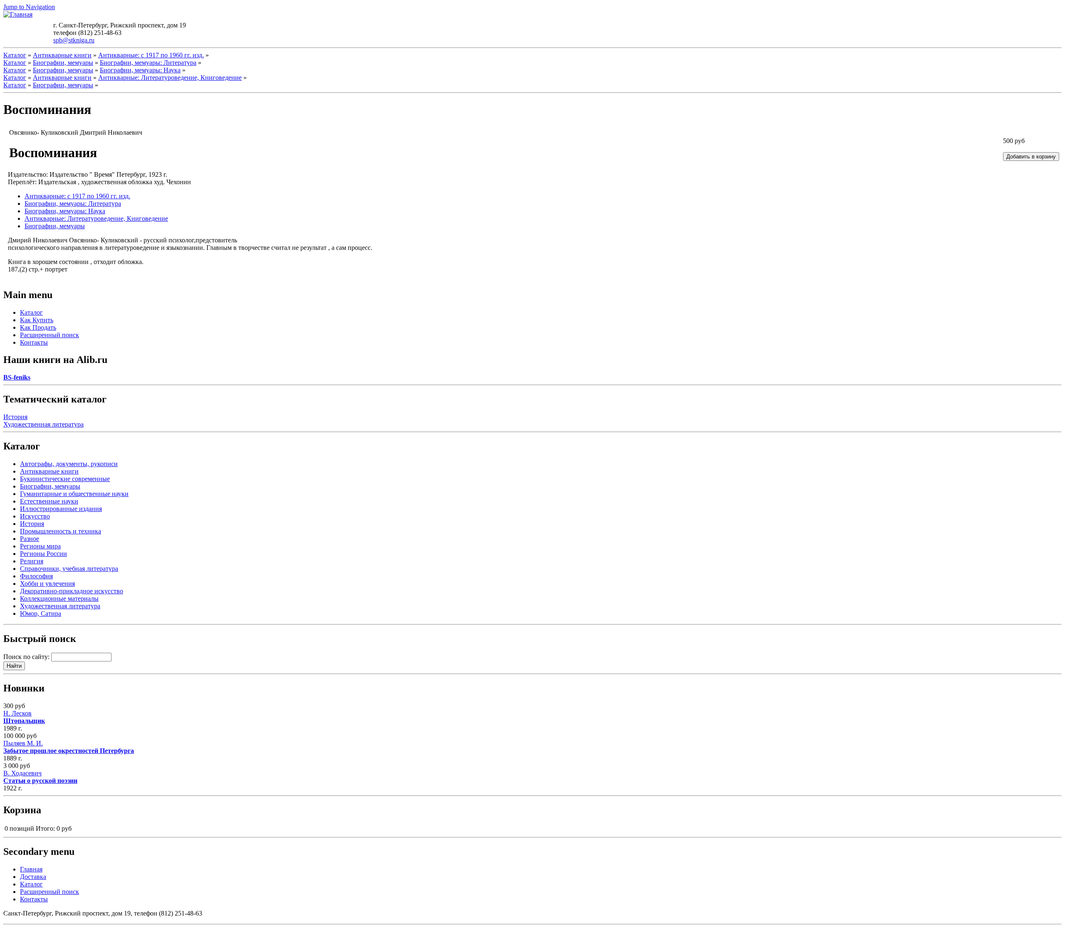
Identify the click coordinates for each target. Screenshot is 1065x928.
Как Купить (36, 319)
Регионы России (43, 553)
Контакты (34, 342)
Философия (36, 576)
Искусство (35, 516)
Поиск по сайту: (27, 656)
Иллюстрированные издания (61, 508)
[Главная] (17, 14)
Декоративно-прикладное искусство (71, 591)
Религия (31, 561)
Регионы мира (40, 546)
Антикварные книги (62, 55)
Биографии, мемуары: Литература (148, 62)
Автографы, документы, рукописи (69, 463)
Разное (29, 538)
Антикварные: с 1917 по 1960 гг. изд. (151, 55)
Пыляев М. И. (68, 747)
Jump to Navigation (29, 6)
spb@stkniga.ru (73, 40)
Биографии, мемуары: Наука (140, 70)
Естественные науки (49, 501)
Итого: (45, 828)
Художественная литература (43, 424)
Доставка (33, 876)
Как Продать (38, 327)
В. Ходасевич (40, 777)
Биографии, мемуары (63, 62)
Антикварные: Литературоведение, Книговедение (170, 77)
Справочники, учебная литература (69, 568)
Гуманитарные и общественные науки (74, 493)
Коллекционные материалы (59, 598)
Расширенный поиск (49, 334)
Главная (31, 869)
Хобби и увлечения (47, 583)
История (15, 416)
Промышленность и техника (60, 531)
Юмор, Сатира (40, 613)
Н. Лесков (24, 717)
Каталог (14, 55)
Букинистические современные (65, 478)
